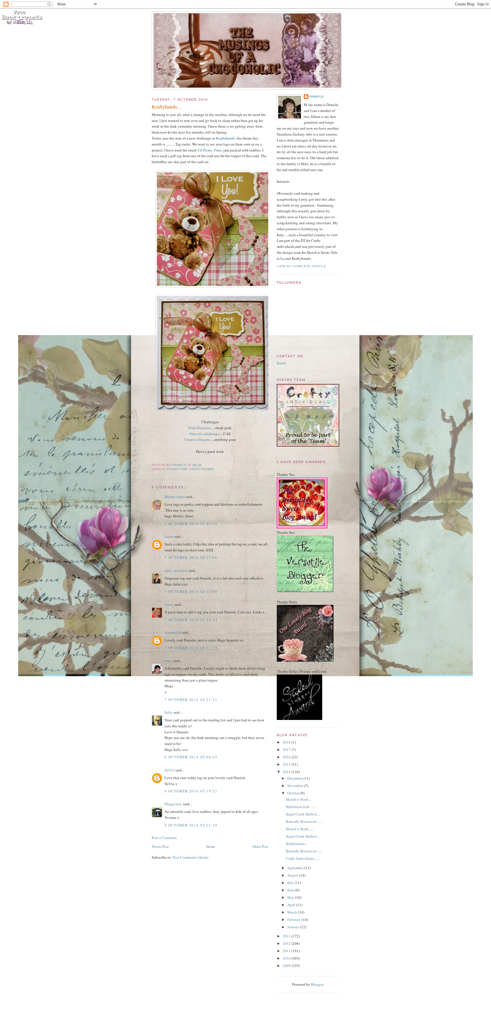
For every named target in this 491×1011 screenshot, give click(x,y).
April (291, 904)
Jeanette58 (173, 632)
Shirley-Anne (175, 496)
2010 (287, 958)
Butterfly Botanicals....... (304, 821)
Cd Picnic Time (209, 150)
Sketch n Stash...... (299, 828)
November (295, 785)
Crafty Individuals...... (302, 858)
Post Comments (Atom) (190, 857)
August (293, 875)
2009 (287, 965)
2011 (287, 950)
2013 (287, 936)
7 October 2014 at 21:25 (191, 647)
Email (281, 363)
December (295, 778)
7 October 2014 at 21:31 (191, 699)
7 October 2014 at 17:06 (191, 557)
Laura (169, 536)
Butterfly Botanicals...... (304, 851)
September (295, 867)
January (293, 926)
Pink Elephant (199, 427)
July (291, 882)
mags (168, 660)
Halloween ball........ (301, 806)
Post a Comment (164, 837)
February (294, 919)
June (291, 889)
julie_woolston (176, 570)
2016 (287, 756)
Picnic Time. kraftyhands (190, 469)
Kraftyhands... (296, 843)
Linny (169, 604)
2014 (287, 771)
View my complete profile (301, 266)
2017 (287, 749)
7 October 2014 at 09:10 (191, 523)
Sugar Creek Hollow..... (303, 814)
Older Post (260, 846)
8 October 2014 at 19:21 (191, 791)
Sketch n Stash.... (299, 799)
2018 (287, 742)
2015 (287, 764)
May (291, 897)
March (292, 912)
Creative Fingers (197, 439)
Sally (168, 712)
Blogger (317, 984)
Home (210, 846)
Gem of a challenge (204, 433)
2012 (287, 943)
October (293, 793)
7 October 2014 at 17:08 (191, 591)
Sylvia (169, 770)
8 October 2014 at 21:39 (191, 825)
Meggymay (173, 803)
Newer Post (160, 846)
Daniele (316, 96)
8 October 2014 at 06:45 (191, 756)
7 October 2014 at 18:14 (191, 619)
